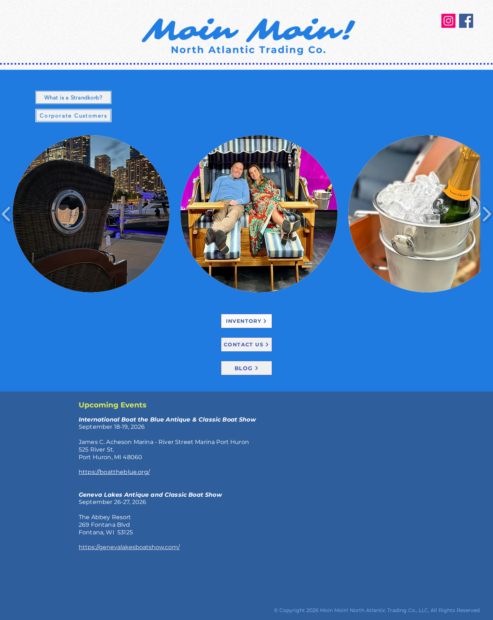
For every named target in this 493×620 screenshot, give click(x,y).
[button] (91, 213)
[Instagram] (448, 21)
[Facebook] (466, 21)
